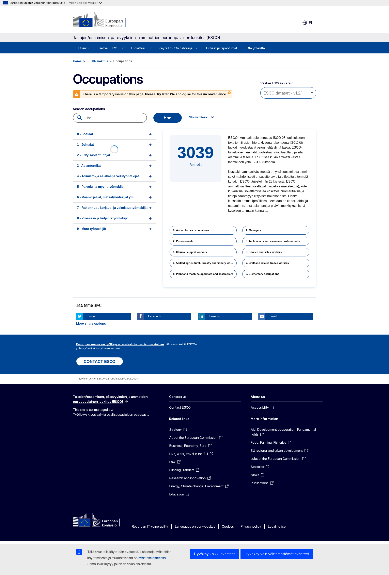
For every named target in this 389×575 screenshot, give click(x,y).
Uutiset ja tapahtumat (221, 48)
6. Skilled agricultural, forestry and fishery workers (205, 263)
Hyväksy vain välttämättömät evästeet (277, 554)
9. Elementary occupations (262, 273)
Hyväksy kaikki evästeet (214, 554)
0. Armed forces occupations (191, 230)
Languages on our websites (195, 526)
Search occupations (89, 109)
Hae (167, 117)
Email (273, 316)
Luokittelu (138, 48)
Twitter (91, 316)
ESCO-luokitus (97, 61)
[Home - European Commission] (105, 20)
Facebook (154, 316)
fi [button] (310, 22)
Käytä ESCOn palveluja (175, 48)
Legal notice (277, 526)
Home (77, 61)
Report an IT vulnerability (150, 526)
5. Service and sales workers (264, 252)
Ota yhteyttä (256, 48)
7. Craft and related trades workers (267, 263)
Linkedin (214, 316)
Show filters (198, 117)
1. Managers (253, 230)
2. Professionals (183, 241)
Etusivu (83, 48)
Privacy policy (250, 526)
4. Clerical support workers (190, 252)
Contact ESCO (180, 407)
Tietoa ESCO (107, 48)
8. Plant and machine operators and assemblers (203, 273)
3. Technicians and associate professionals (273, 241)
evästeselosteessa (152, 558)
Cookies (228, 526)
